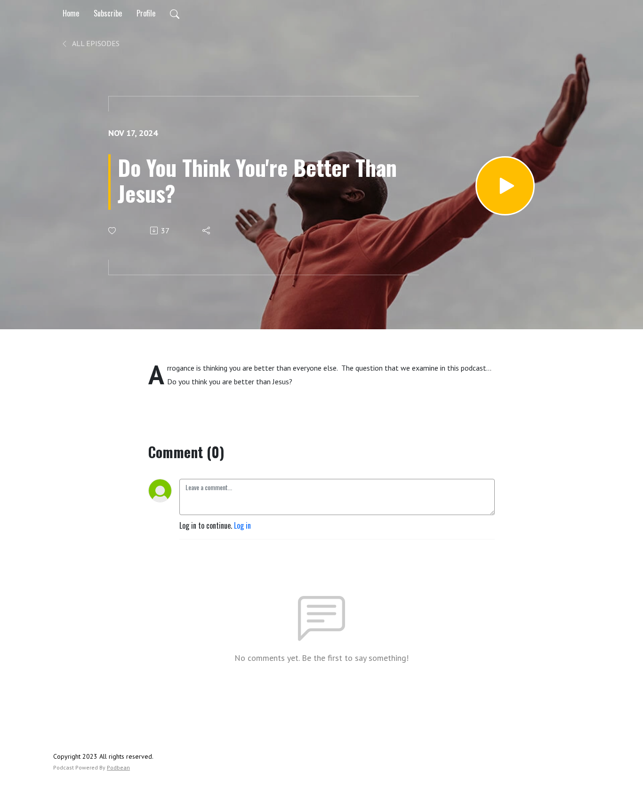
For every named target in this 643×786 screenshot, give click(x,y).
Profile (146, 13)
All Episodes (95, 43)
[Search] (174, 13)
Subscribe (108, 13)
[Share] (206, 230)
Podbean (118, 767)
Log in (242, 525)
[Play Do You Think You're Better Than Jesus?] (505, 185)
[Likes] (112, 231)
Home (71, 13)
